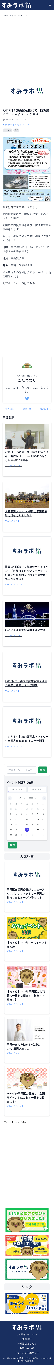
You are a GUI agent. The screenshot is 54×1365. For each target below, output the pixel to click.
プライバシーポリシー (27, 1353)
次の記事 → (45, 409)
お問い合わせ (27, 1348)
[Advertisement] (27, 46)
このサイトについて (27, 1334)
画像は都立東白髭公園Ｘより (20, 207)
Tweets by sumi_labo (15, 1122)
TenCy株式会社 (28, 1361)
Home (5, 15)
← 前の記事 (8, 409)
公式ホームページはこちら (19, 283)
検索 (42, 770)
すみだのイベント (20, 15)
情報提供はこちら (27, 1343)
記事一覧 (27, 409)
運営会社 (27, 1339)
